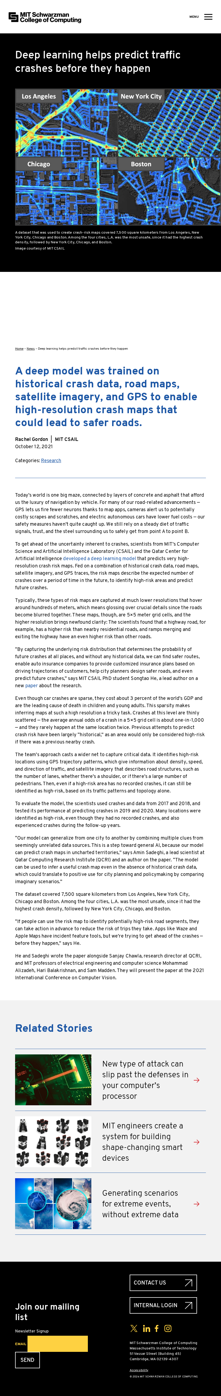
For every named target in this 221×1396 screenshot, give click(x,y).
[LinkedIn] (201, 319)
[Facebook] (201, 284)
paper (31, 685)
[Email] (201, 336)
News (31, 348)
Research (51, 460)
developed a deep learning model (99, 558)
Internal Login (155, 1305)
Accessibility (139, 1370)
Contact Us (150, 1283)
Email (20, 1343)
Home (19, 348)
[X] (201, 302)
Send (27, 1360)
